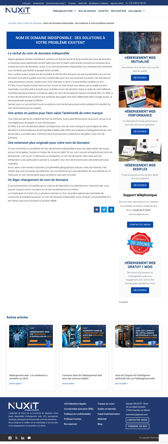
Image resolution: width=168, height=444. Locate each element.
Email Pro (104, 11)
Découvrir (140, 77)
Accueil (12, 23)
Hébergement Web (63, 11)
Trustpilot (123, 302)
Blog (20, 23)
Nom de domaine (87, 11)
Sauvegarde (134, 11)
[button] (97, 210)
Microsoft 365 (118, 11)
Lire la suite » (15, 383)
